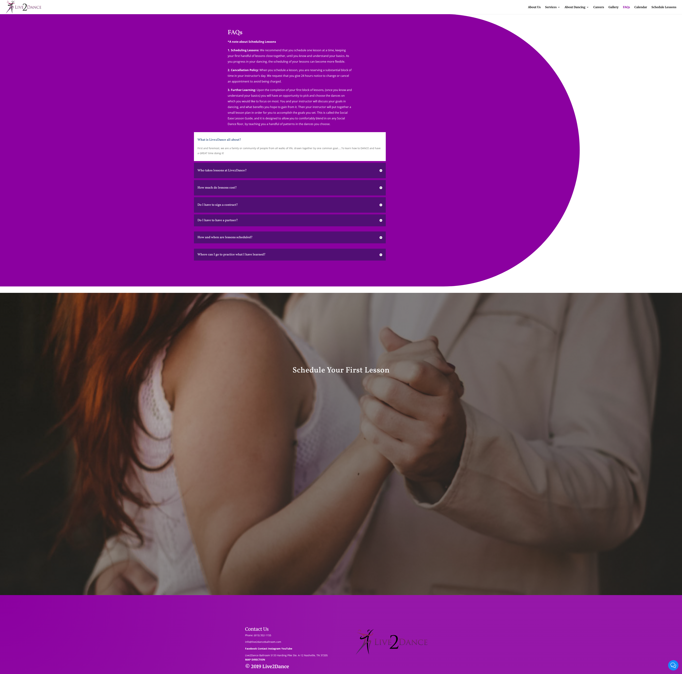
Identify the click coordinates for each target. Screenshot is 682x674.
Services (551, 7)
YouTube (286, 648)
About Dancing (575, 7)
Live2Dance (275, 666)
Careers (598, 7)
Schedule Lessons (663, 7)
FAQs (626, 7)
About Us (534, 7)
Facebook (251, 648)
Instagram (274, 648)
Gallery (613, 7)
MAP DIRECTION (255, 659)
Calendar (640, 7)
